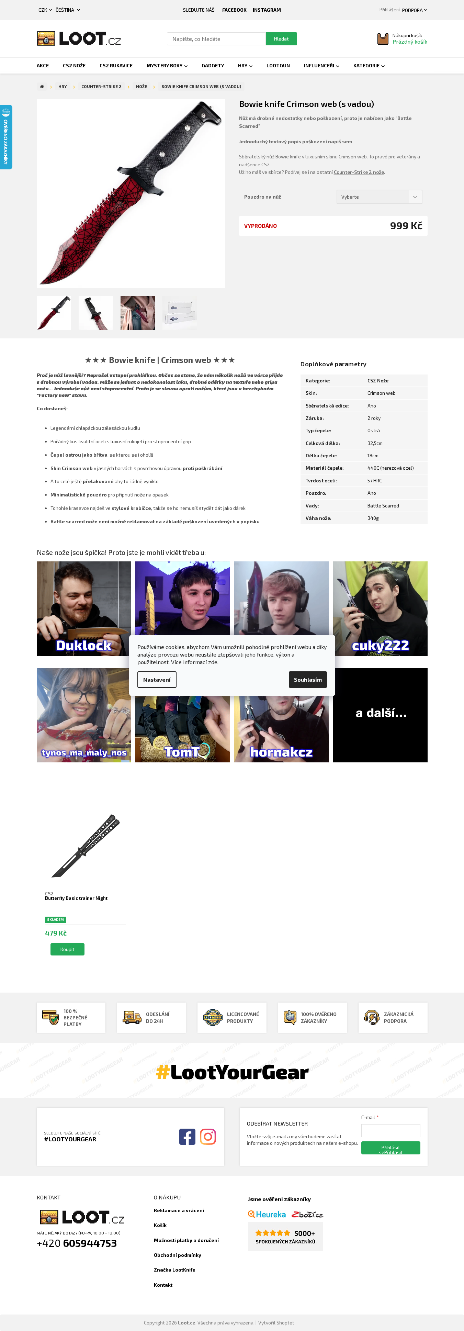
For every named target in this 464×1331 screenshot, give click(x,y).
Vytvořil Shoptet (276, 1323)
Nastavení (157, 679)
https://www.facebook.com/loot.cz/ (234, 10)
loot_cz (267, 10)
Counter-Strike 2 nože (359, 172)
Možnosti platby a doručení (186, 1240)
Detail (67, 949)
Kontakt (163, 1285)
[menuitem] (43, 66)
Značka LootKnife (174, 1270)
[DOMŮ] (42, 86)
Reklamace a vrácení (179, 1210)
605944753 (90, 1243)
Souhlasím (308, 679)
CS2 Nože (377, 380)
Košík (160, 1225)
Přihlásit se (389, 1149)
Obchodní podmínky (177, 1255)
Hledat (281, 39)
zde (212, 662)
